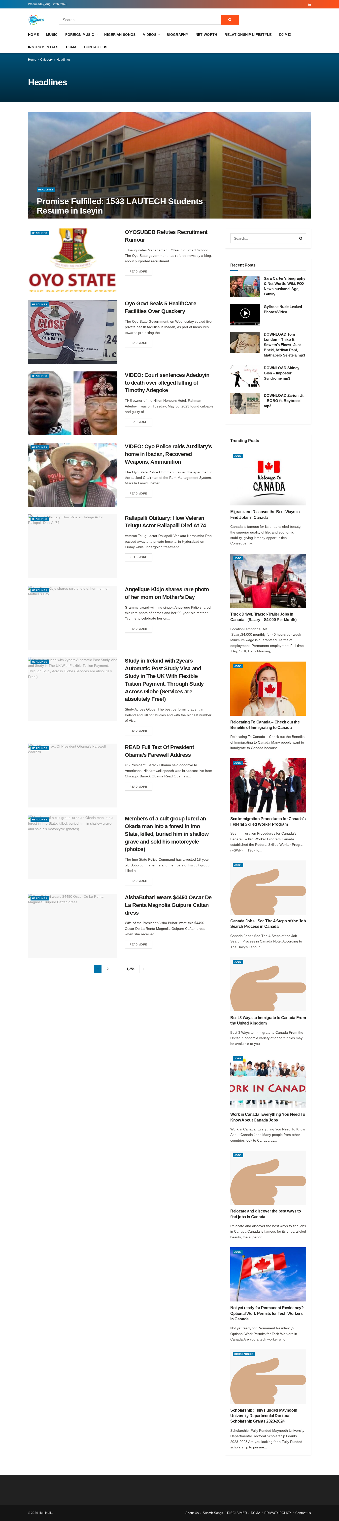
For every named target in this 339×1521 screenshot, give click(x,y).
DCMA (71, 47)
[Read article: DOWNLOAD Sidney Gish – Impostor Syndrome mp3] (245, 376)
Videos (149, 35)
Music (52, 35)
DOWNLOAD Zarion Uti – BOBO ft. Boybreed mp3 (284, 400)
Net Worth (206, 35)
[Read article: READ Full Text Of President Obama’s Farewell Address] (72, 775)
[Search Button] (230, 20)
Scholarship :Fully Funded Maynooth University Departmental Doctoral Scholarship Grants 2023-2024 (263, 1416)
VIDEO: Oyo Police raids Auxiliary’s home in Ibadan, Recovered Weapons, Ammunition (168, 454)
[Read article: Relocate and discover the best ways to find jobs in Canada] (268, 1178)
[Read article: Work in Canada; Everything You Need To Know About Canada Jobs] (268, 1081)
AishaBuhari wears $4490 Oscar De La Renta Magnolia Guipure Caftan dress (168, 905)
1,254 (131, 969)
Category (46, 59)
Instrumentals (43, 47)
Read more (141, 271)
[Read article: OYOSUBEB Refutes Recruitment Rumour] (72, 260)
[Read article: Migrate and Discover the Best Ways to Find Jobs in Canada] (268, 478)
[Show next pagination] (143, 969)
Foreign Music (79, 35)
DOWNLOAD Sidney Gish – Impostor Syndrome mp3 (281, 373)
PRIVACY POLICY (277, 1513)
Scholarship (243, 1354)
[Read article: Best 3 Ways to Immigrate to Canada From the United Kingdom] (268, 984)
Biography (177, 35)
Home (33, 35)
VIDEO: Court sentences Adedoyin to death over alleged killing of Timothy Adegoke (167, 383)
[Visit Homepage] (36, 19)
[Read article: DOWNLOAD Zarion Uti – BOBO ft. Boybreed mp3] (245, 403)
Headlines (63, 59)
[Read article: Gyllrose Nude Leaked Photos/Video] (245, 314)
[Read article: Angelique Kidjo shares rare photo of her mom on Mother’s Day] (72, 618)
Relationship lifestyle (248, 35)
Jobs (238, 455)
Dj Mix (285, 35)
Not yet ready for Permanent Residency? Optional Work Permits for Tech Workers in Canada (267, 1313)
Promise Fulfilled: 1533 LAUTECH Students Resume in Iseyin (120, 205)
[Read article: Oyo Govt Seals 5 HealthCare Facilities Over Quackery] (72, 332)
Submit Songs (213, 1513)
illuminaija (46, 1513)
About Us (192, 1513)
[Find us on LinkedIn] (309, 4)
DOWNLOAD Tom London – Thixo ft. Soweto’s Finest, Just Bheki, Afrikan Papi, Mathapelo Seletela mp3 (284, 344)
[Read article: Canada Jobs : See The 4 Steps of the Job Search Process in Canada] (268, 887)
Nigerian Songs (120, 35)
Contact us (95, 47)
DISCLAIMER (237, 1513)
